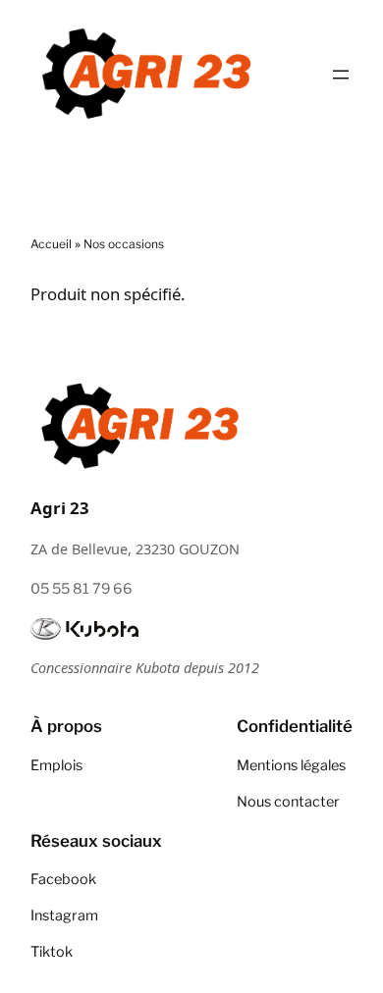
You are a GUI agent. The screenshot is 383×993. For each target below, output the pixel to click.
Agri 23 (59, 507)
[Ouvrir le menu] (341, 74)
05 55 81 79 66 (81, 589)
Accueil (51, 243)
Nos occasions (123, 243)
